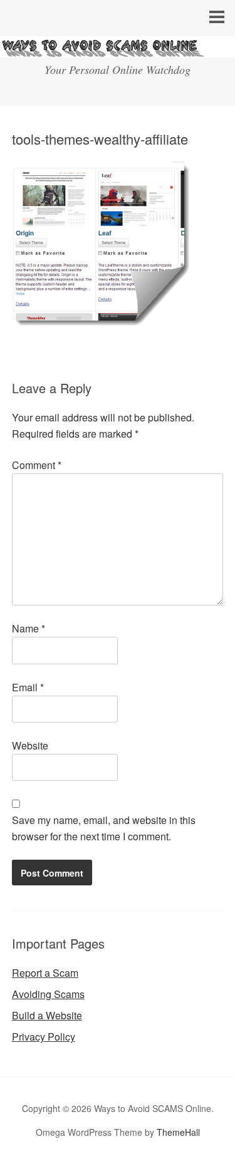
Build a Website (47, 1015)
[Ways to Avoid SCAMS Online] (117, 46)
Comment (36, 465)
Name (28, 628)
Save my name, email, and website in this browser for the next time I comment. (104, 828)
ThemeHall (178, 1132)
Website (30, 745)
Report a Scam (45, 973)
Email (28, 687)
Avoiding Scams (48, 994)
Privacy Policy (43, 1036)
